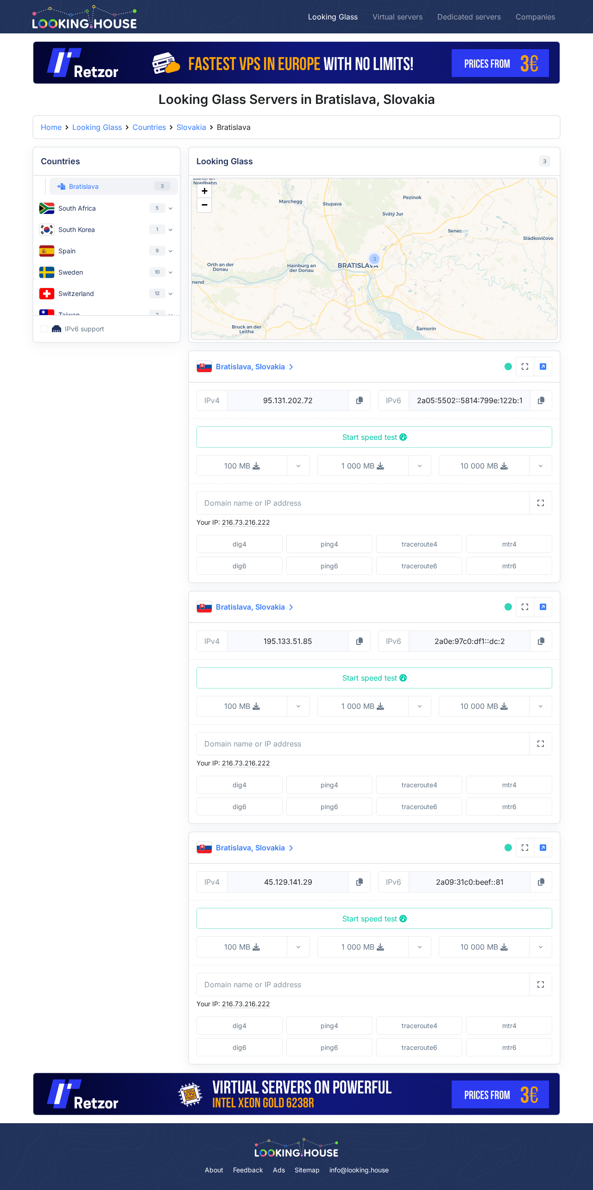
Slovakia (191, 127)
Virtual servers (397, 16)
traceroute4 (419, 544)
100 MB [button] (238, 465)
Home (51, 127)
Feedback (248, 1170)
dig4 (239, 544)
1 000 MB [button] (359, 465)
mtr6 (509, 566)
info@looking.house (359, 1170)
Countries (149, 127)
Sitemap (307, 1170)
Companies (535, 16)
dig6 (239, 566)
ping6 (329, 566)
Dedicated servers (469, 16)
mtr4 (509, 544)
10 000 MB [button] (480, 465)
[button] (374, 259)
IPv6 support (84, 329)
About (214, 1170)
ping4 (329, 544)
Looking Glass (333, 16)
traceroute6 (419, 566)
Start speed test (370, 437)
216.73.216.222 (246, 522)
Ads (279, 1170)
